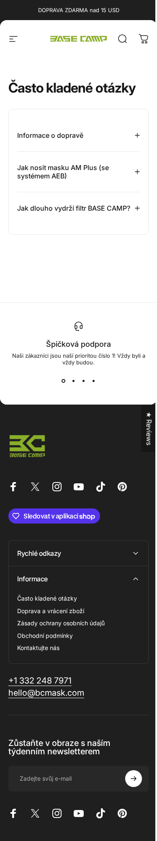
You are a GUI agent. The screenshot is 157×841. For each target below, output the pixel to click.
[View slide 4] (90, 389)
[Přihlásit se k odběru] (127, 787)
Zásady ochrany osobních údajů (61, 631)
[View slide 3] (80, 389)
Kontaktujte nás (38, 656)
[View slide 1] (60, 389)
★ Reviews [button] (143, 428)
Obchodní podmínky (45, 644)
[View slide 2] (70, 389)
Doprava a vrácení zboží (50, 619)
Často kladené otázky (47, 606)
